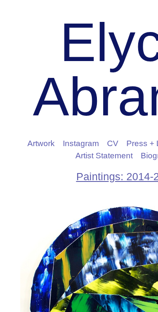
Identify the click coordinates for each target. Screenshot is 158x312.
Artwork (47, 143)
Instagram (88, 143)
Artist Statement (104, 156)
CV (118, 143)
